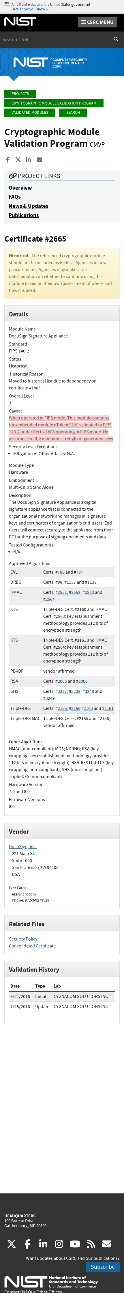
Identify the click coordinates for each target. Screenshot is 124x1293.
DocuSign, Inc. (23, 847)
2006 (83, 681)
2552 (75, 592)
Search (73, 112)
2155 (62, 708)
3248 (89, 691)
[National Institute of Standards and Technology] (51, 1282)
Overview (20, 187)
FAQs (14, 196)
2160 (88, 708)
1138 (92, 582)
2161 (109, 708)
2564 (50, 599)
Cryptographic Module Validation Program (54, 103)
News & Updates (28, 206)
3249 (50, 698)
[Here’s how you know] (62, 7)
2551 (62, 592)
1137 (71, 582)
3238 (75, 691)
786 (61, 572)
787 (79, 572)
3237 (62, 691)
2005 (62, 681)
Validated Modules (30, 112)
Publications (24, 215)
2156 (75, 708)
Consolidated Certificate (32, 946)
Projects (20, 93)
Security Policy (23, 939)
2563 (89, 592)
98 (60, 582)
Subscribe (103, 1266)
